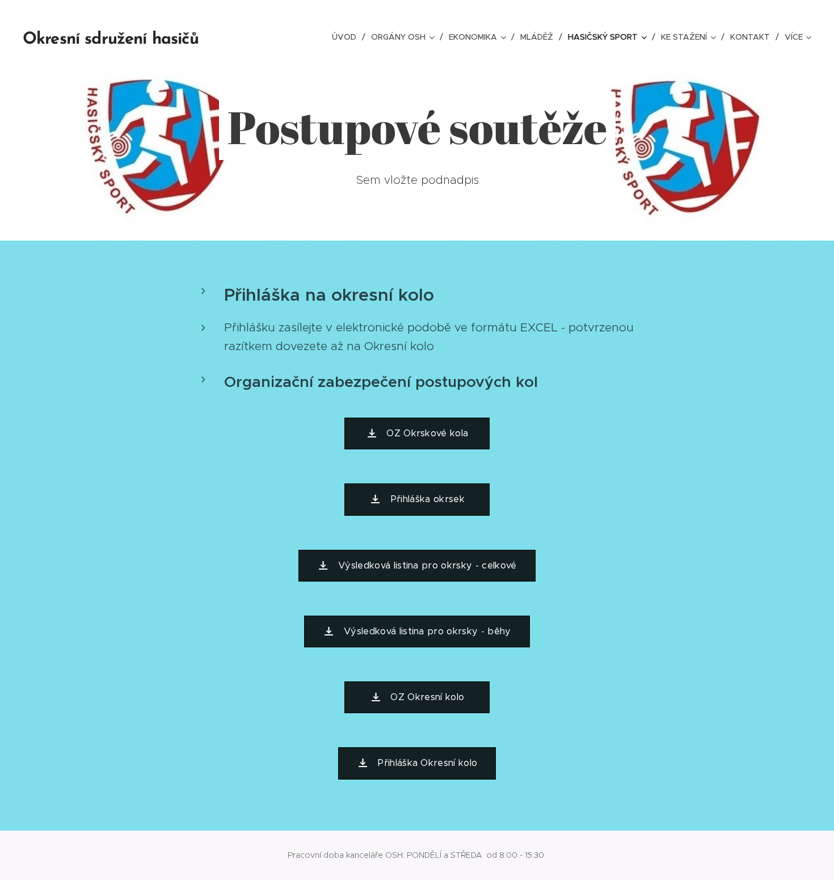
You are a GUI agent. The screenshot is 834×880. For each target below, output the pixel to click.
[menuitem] (347, 37)
